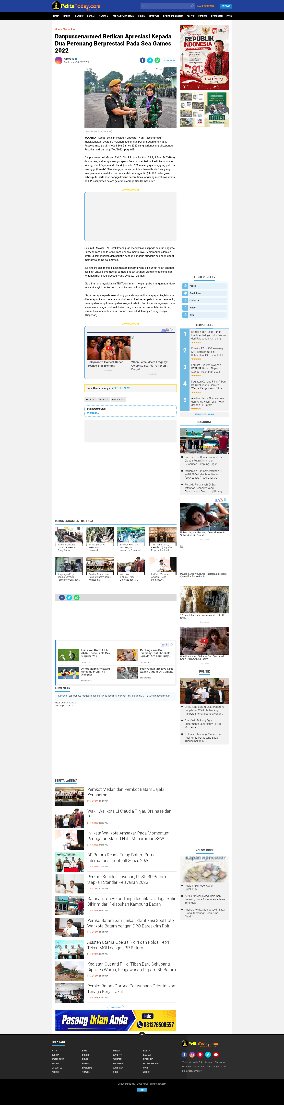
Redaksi (208, 1062)
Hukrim (55, 1063)
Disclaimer (220, 1062)
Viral (191, 315)
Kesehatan (217, 16)
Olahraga (118, 1067)
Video (192, 307)
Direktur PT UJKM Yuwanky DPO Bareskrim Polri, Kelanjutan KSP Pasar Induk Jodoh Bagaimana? (207, 352)
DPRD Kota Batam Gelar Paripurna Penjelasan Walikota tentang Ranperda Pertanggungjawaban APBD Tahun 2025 (205, 710)
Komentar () (169, 60)
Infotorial (118, 1063)
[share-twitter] (150, 60)
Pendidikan (195, 293)
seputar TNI (118, 399)
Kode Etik (197, 1062)
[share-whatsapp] (157, 60)
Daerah (91, 16)
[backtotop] (142, 1035)
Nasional (104, 16)
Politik (191, 16)
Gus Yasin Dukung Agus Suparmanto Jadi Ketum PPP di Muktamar (203, 724)
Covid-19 (194, 300)
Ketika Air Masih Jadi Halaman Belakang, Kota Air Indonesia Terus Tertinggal (205, 899)
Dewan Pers (58, 1059)
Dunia (85, 1059)
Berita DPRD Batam (173, 16)
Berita (146, 1050)
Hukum (141, 16)
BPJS (84, 1050)
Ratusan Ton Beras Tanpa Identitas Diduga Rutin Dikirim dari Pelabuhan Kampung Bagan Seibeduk (131, 904)
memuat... (93, 412)
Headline (78, 16)
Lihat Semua (115, 1008)
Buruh (85, 1055)
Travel (86, 1072)
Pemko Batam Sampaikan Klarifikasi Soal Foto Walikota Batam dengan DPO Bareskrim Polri (130, 923)
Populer (226, 6)
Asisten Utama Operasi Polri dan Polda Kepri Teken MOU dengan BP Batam (128, 945)
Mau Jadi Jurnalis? (191, 1071)
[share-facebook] (142, 60)
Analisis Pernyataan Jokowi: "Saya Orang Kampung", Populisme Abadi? (205, 913)
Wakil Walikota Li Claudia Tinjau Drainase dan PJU (129, 814)
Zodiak (146, 1072)
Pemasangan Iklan (216, 1066)
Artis (55, 1050)
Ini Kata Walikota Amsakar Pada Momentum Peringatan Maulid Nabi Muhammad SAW (128, 836)
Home (56, 16)
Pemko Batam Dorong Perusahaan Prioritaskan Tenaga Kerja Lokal (131, 988)
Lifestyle (154, 16)
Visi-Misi (186, 1062)
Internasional (151, 1063)
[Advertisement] (68, 116)
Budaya (55, 1055)
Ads (142, 1090)
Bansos (117, 1050)
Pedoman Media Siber (193, 1066)
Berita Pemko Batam (123, 16)
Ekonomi (202, 16)
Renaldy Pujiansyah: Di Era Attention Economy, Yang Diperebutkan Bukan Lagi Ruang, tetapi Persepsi (203, 488)
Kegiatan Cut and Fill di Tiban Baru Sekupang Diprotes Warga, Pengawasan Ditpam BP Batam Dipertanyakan (131, 970)
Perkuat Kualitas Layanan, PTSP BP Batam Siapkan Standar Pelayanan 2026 (126, 879)
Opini (146, 1067)
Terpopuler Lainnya (204, 414)
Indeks (66, 16)
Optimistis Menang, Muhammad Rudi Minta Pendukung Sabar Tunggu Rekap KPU (203, 738)
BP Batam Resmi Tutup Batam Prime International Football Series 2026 (121, 857)
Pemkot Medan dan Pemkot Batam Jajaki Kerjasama (125, 792)
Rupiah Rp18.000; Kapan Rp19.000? (199, 887)
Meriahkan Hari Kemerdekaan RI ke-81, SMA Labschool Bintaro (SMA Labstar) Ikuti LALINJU (203, 474)
